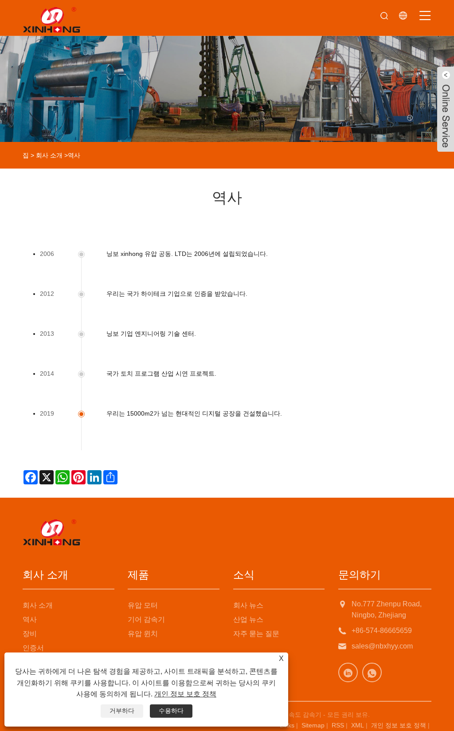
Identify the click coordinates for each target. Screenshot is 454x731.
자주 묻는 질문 (256, 633)
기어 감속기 (146, 619)
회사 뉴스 (248, 605)
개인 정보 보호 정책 (398, 725)
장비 (30, 633)
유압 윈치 (143, 633)
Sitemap (313, 725)
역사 (30, 619)
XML (357, 725)
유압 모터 (143, 605)
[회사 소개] (227, 71)
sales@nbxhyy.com (382, 646)
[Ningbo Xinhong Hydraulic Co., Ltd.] (51, 19)
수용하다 (171, 710)
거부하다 (122, 710)
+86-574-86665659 (382, 630)
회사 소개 (49, 155)
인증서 (33, 648)
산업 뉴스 (248, 619)
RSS (338, 725)
